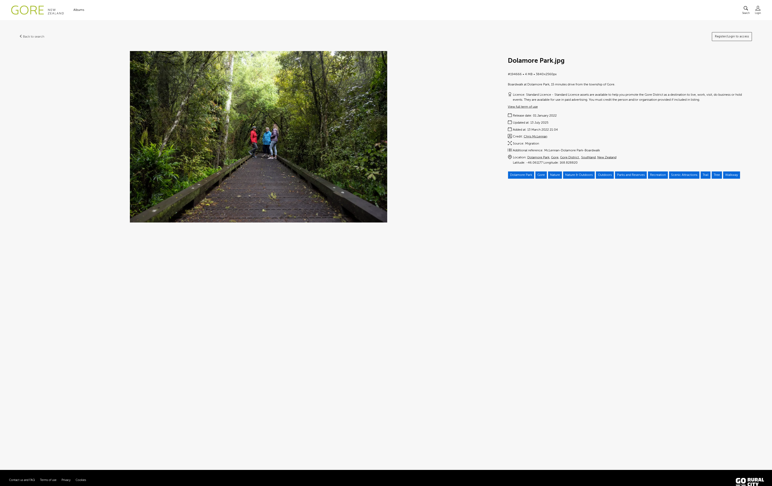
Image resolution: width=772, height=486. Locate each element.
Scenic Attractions (684, 175)
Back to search (33, 36)
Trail (705, 175)
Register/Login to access (732, 36)
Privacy (66, 480)
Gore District (570, 157)
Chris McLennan (535, 136)
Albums (78, 10)
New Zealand (606, 157)
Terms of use (48, 480)
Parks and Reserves (631, 175)
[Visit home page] (37, 10)
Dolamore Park (538, 157)
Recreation (658, 175)
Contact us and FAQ (22, 480)
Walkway (731, 175)
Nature (555, 175)
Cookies (81, 480)
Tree (717, 175)
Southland (588, 157)
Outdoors (605, 175)
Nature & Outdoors (579, 175)
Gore (554, 157)
